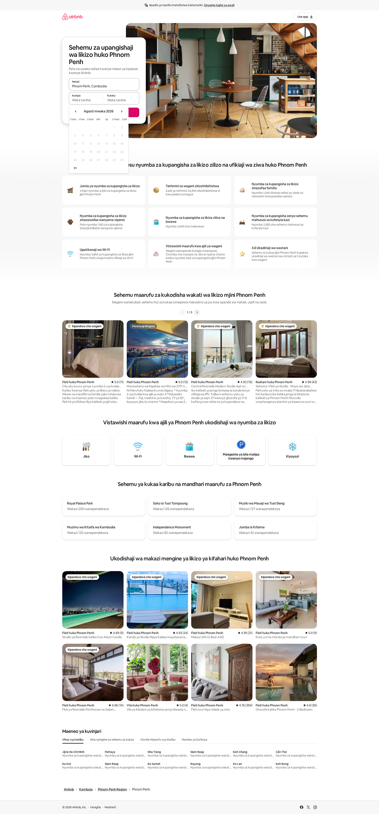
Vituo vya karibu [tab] (73, 739)
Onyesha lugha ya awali (219, 5)
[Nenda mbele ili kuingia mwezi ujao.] (121, 111)
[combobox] (104, 86)
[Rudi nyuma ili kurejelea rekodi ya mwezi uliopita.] (76, 111)
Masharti (110, 807)
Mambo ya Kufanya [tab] (194, 739)
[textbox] (86, 100)
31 (75, 168)
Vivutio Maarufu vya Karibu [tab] (157, 739)
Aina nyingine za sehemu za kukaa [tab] (112, 739)
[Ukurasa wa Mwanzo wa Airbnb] (72, 16)
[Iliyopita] (182, 312)
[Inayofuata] (197, 312)
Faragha (95, 807)
